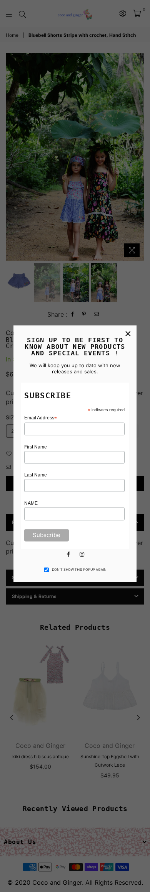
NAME (31, 503)
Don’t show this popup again (79, 570)
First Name (35, 447)
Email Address (40, 418)
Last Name (35, 475)
